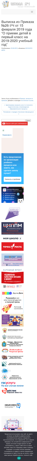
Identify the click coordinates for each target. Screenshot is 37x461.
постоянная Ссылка (27, 100)
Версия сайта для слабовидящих (16, 123)
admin (3, 50)
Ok (19, 458)
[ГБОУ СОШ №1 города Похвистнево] (18, 4)
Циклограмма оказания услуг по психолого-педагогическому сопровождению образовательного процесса (18, 107)
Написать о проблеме (12, 179)
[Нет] (35, 446)
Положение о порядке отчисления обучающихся (18, 113)
